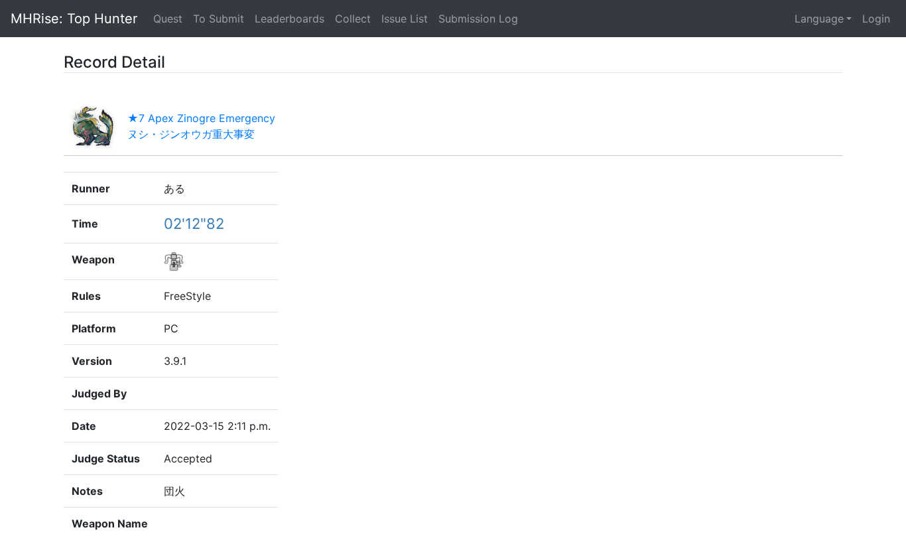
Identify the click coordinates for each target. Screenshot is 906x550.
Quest (170, 18)
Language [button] (819, 18)
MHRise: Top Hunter (74, 19)
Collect (353, 18)
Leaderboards (289, 18)
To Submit (218, 18)
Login (876, 18)
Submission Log (478, 18)
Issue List (404, 18)
